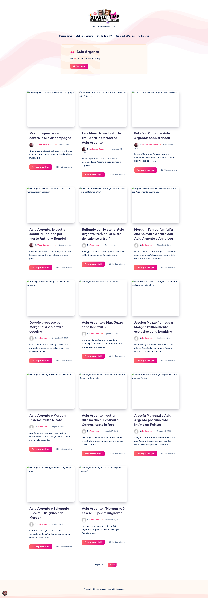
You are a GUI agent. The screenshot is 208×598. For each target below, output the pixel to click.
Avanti (112, 565)
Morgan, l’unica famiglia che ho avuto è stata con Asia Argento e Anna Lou (153, 233)
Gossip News (65, 36)
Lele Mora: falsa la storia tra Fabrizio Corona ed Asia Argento (101, 137)
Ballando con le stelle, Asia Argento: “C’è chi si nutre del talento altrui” (103, 233)
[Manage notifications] (5, 593)
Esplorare (80, 66)
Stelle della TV (104, 36)
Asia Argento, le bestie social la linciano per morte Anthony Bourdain (48, 233)
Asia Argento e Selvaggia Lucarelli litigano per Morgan (49, 512)
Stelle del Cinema (84, 36)
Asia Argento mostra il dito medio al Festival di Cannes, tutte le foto (101, 419)
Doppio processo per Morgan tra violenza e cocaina (46, 326)
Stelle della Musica (125, 36)
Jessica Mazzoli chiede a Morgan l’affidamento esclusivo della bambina (153, 326)
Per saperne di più (42, 168)
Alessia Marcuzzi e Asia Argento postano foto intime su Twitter (152, 419)
